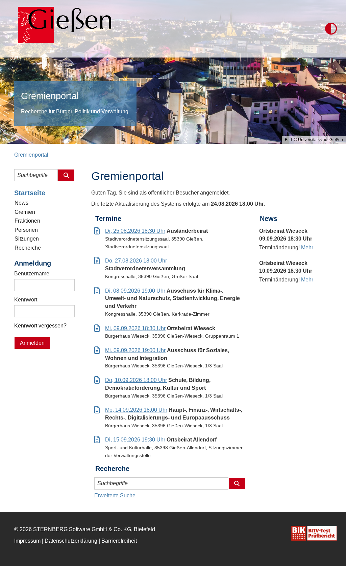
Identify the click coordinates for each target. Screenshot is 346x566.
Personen (26, 230)
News (21, 203)
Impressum (27, 541)
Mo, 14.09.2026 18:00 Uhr (136, 410)
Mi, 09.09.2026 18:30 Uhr (135, 328)
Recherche (28, 248)
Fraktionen (27, 221)
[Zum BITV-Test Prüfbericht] (314, 533)
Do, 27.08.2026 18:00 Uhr (136, 261)
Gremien (25, 212)
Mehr (307, 247)
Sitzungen (27, 239)
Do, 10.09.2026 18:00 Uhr (136, 380)
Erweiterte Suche (114, 495)
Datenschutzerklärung (71, 541)
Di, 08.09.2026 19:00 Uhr (135, 291)
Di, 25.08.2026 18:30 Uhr (135, 231)
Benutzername (31, 273)
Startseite (29, 193)
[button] (331, 29)
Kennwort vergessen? (40, 326)
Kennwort (25, 299)
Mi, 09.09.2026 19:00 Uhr (135, 350)
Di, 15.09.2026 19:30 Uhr (135, 440)
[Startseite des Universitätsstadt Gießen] (62, 29)
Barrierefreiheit (119, 541)
